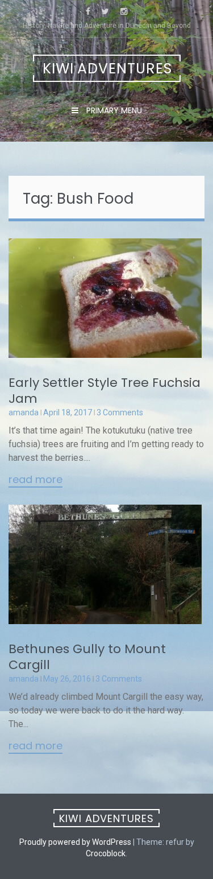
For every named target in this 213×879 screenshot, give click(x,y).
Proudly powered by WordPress (75, 842)
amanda (24, 412)
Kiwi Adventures (107, 69)
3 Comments (120, 412)
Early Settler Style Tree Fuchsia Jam (105, 390)
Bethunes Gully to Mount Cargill (87, 657)
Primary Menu (113, 110)
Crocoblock (106, 853)
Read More (35, 480)
